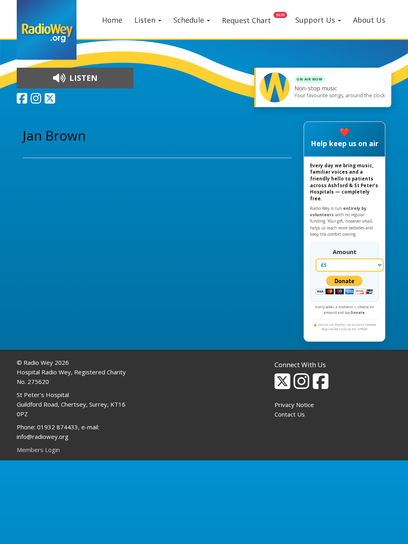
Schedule (189, 20)
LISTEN (82, 77)
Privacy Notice (294, 405)
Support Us (316, 20)
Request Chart (246, 20)
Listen (145, 20)
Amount (345, 252)
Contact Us (290, 414)
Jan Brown (54, 136)
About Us (369, 20)
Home (112, 20)
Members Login (38, 450)
